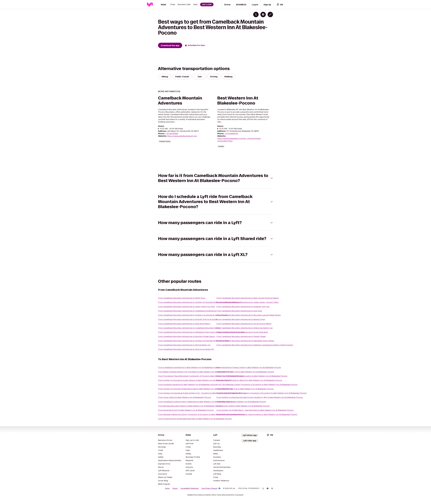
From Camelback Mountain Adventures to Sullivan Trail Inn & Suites (187, 319)
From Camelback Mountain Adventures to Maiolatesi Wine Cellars (245, 340)
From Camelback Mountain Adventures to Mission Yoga (240, 319)
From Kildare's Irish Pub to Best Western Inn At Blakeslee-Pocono (245, 389)
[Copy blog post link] (270, 14)
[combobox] (280, 4)
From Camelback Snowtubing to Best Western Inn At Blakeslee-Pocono (189, 367)
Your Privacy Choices (209, 488)
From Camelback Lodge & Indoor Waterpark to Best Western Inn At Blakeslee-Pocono (195, 401)
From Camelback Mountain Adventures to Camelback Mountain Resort (189, 328)
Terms (167, 488)
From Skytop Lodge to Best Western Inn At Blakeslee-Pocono (243, 406)
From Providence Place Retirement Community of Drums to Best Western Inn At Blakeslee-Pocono (201, 376)
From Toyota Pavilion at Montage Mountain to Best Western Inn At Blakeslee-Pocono (195, 418)
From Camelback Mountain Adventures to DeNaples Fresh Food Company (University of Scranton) (201, 332)
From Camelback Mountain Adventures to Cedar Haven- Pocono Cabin (247, 302)
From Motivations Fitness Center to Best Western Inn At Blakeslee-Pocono (248, 367)
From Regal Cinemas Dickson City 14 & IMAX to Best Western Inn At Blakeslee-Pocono (195, 371)
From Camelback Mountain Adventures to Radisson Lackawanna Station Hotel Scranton (254, 345)
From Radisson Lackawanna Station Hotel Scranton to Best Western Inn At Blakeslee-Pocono (256, 414)
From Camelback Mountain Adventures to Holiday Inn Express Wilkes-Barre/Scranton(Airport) (199, 302)
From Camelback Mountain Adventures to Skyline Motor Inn (184, 345)
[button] (215, 178)
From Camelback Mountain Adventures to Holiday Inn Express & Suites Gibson (192, 315)
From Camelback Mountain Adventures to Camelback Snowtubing (187, 311)
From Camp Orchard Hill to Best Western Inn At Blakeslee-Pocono (245, 371)
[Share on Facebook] (263, 14)
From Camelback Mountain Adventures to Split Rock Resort (184, 323)
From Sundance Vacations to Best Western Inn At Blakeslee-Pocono (187, 384)
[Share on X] (256, 14)
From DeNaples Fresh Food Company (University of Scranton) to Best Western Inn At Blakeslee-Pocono (261, 393)
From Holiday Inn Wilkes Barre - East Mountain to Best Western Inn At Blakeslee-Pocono (255, 410)
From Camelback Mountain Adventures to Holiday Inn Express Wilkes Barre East (193, 340)
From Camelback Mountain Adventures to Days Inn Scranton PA (186, 349)
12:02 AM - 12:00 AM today (230, 128)
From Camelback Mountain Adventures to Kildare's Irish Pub (242, 306)
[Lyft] (150, 4)
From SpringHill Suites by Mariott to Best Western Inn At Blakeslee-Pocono (249, 380)
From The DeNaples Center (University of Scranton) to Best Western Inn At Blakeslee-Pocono (256, 384)
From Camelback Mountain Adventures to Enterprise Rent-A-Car (244, 328)
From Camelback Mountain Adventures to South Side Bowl (242, 332)
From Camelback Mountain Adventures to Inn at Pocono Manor (244, 323)
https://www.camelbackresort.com (182, 136)
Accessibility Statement (190, 488)
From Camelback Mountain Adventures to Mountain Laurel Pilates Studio (248, 315)
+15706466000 (231, 133)
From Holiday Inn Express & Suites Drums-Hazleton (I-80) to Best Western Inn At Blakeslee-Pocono (259, 397)
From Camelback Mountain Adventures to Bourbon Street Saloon (186, 336)
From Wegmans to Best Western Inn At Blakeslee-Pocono (241, 401)
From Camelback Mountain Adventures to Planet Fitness (241, 336)
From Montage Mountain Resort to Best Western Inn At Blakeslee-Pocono (190, 406)
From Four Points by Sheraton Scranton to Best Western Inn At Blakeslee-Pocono (251, 376)
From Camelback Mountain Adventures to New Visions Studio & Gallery (247, 298)
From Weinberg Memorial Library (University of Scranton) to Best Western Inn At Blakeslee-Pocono (201, 414)
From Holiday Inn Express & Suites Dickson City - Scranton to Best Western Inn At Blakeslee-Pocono (202, 393)
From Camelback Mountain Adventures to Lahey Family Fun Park (186, 306)
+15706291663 (171, 133)
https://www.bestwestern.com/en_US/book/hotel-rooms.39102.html (239, 139)
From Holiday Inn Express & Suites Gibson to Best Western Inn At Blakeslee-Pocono (194, 380)
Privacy (175, 488)
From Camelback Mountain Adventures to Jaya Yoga (239, 311)
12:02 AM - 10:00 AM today (171, 128)
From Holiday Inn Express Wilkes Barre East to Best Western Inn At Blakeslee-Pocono (195, 389)
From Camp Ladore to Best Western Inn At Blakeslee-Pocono (184, 397)
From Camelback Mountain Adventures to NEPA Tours (181, 298)
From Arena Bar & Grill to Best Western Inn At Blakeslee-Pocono (186, 410)
